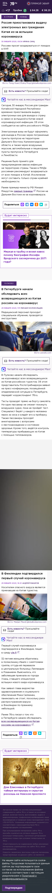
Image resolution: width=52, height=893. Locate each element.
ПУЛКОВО (9, 283)
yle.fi (14, 653)
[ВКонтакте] (31, 204)
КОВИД (23, 17)
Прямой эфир (40, 4)
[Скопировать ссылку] (46, 205)
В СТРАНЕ (8, 17)
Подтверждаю (13, 887)
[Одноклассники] (36, 204)
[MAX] (22, 204)
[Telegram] (27, 204)
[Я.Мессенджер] (41, 204)
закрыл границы (23, 191)
